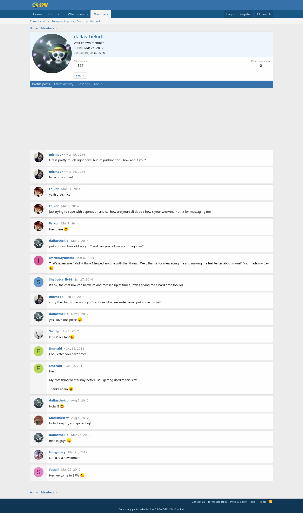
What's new (76, 14)
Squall (54, 469)
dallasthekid (59, 240)
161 (81, 65)
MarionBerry (59, 418)
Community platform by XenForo (151, 509)
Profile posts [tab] (41, 84)
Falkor (54, 189)
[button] (62, 14)
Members (101, 14)
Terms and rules (217, 502)
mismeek (56, 154)
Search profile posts (89, 21)
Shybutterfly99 (61, 279)
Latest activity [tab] (63, 84)
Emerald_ (56, 348)
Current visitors (39, 21)
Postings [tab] (84, 84)
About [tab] (98, 84)
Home (37, 14)
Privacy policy (238, 502)
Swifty (54, 331)
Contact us (198, 502)
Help (253, 502)
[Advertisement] (151, 121)
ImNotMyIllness (61, 258)
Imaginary (57, 452)
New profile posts (63, 21)
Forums (53, 14)
